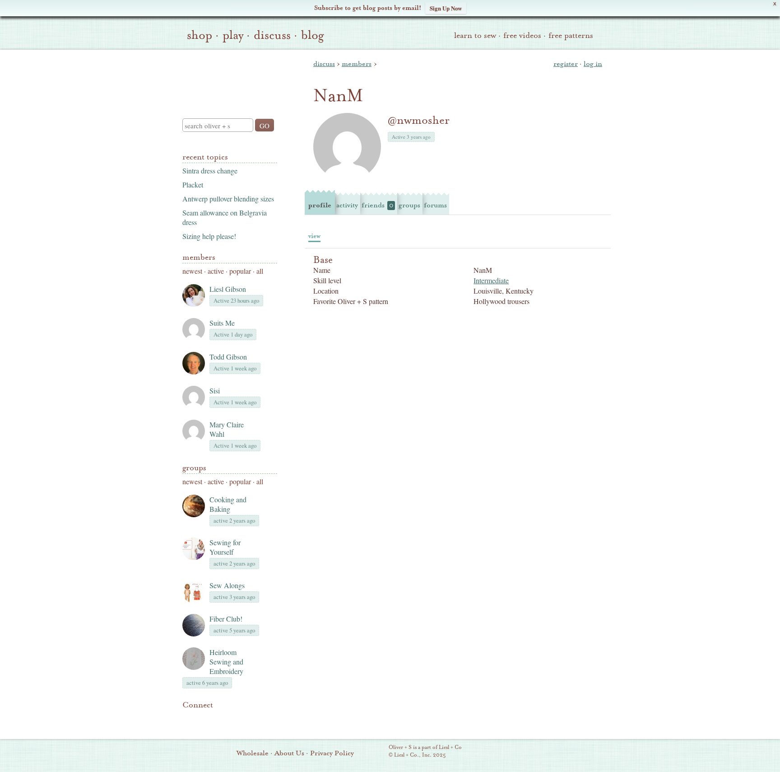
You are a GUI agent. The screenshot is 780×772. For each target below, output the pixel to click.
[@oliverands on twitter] (233, 718)
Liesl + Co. (376, 752)
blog (312, 35)
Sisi (214, 390)
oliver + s (228, 76)
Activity (347, 205)
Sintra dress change (209, 170)
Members (198, 257)
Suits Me (222, 323)
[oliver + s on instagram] (249, 718)
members (356, 63)
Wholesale (253, 753)
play (233, 35)
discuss (272, 35)
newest (192, 271)
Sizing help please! (209, 236)
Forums (435, 205)
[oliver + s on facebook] (218, 718)
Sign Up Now (446, 8)
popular (240, 271)
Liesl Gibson (227, 289)
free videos (522, 35)
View (314, 236)
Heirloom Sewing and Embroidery (226, 661)
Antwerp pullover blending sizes (228, 198)
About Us (289, 753)
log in (593, 63)
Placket (192, 184)
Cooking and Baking (227, 504)
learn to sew (475, 35)
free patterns (570, 35)
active (216, 271)
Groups (194, 468)
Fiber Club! (225, 618)
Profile (319, 205)
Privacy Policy (332, 753)
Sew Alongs (227, 585)
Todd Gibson (228, 356)
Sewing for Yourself (225, 547)
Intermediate (491, 280)
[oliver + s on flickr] (203, 718)
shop (199, 35)
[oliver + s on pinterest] (187, 718)
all (259, 271)
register (565, 63)
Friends (377, 205)
